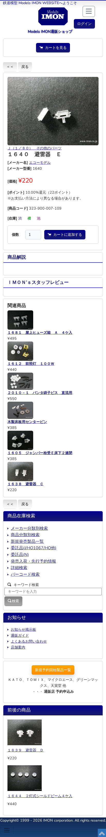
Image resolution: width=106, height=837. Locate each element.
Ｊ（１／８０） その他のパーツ (34, 148)
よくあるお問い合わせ (29, 641)
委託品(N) (20, 554)
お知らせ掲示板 (23, 629)
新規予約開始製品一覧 (53, 669)
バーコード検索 (25, 574)
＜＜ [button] (10, 66)
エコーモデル (40, 162)
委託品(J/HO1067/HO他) (33, 548)
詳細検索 (19, 568)
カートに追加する (66, 234)
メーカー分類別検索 (29, 528)
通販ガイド (20, 635)
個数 (15, 234)
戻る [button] (25, 66)
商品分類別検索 (25, 535)
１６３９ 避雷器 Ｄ (25, 750)
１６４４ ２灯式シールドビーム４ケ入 (39, 795)
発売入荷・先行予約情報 (33, 561)
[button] (84, 24)
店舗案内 (18, 647)
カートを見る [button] (55, 47)
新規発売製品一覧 (27, 541)
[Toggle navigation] (7, 830)
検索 (15, 601)
